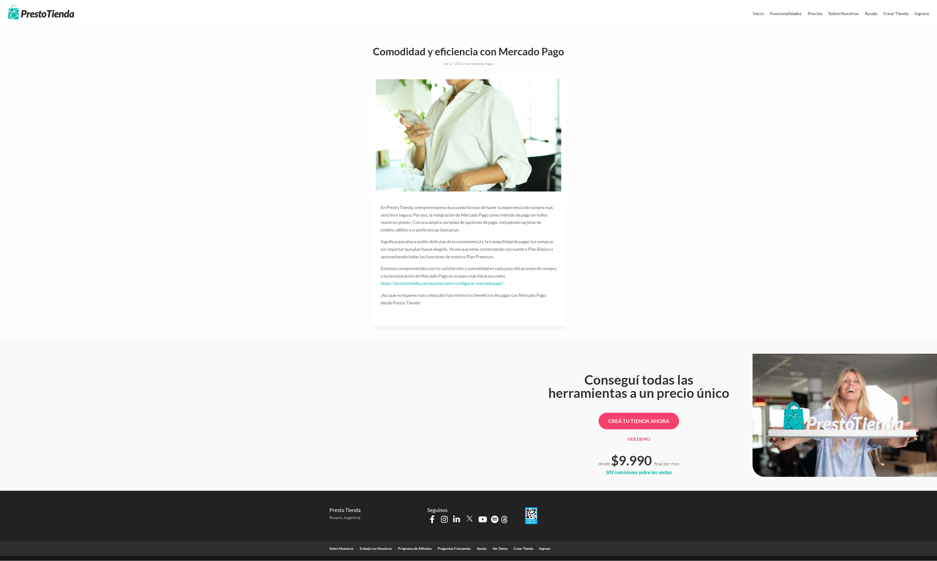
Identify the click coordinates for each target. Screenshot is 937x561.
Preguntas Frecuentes (454, 548)
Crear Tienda (895, 14)
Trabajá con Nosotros (375, 548)
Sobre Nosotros (843, 14)
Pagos (489, 64)
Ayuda (871, 14)
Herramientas (474, 64)
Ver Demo (639, 439)
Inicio (758, 14)
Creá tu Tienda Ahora (638, 421)
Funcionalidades (786, 14)
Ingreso (922, 14)
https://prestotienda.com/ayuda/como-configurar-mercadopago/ (442, 283)
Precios (815, 14)
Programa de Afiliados (415, 548)
